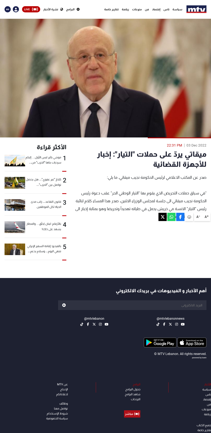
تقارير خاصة (111, 9)
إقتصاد (156, 9)
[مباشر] (132, 404)
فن (147, 9)
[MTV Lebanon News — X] (170, 324)
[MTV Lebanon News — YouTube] (183, 324)
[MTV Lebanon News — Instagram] (176, 324)
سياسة (177, 9)
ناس (166, 9)
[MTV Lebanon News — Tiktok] (158, 324)
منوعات (137, 9)
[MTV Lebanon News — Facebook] (164, 324)
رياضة (125, 9)
